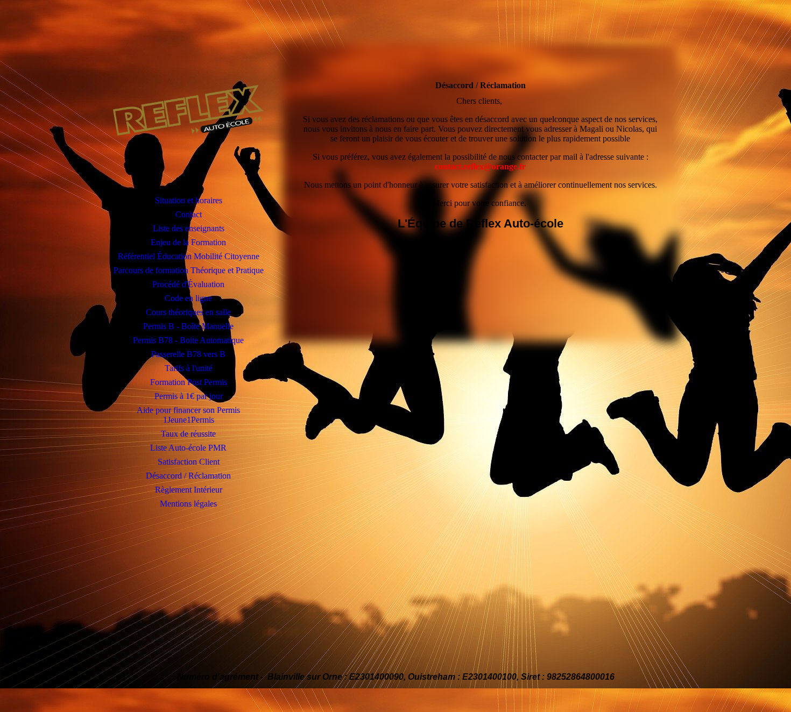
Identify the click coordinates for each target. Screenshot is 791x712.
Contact (188, 214)
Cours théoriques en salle (188, 312)
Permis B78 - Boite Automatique (188, 340)
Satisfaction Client (189, 461)
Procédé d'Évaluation (188, 284)
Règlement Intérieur (188, 489)
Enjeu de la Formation (188, 242)
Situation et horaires (188, 200)
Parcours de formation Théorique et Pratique (189, 270)
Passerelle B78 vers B (188, 354)
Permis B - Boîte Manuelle (188, 326)
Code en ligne (188, 298)
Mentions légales (188, 503)
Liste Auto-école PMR (188, 447)
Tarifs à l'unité (189, 368)
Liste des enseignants (188, 228)
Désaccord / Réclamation (188, 475)
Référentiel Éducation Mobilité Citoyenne (188, 256)
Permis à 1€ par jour (188, 396)
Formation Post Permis (188, 382)
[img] (188, 110)
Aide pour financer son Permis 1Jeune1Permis (188, 414)
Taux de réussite (188, 433)
